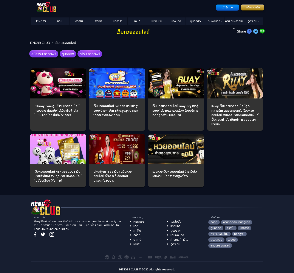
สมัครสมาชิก (253, 7)
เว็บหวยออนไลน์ (65, 42)
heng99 (239, 234)
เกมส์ (137, 21)
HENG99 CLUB (39, 42)
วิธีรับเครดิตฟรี (90, 53)
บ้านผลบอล (214, 21)
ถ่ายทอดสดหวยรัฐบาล (236, 222)
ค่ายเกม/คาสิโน (234, 21)
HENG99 (40, 21)
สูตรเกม (253, 21)
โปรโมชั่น (156, 21)
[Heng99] (123, 7)
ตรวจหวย (216, 239)
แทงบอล (176, 21)
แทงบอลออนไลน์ (220, 245)
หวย (59, 21)
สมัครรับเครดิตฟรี (43, 53)
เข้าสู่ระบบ (227, 7)
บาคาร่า (117, 21)
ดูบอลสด (195, 21)
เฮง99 (232, 239)
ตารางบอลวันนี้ (219, 234)
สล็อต (98, 21)
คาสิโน (79, 21)
